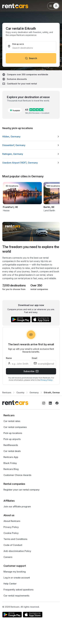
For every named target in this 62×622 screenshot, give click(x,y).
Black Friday (10, 463)
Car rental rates (11, 421)
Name (9, 358)
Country (20, 392)
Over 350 (36, 285)
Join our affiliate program (17, 506)
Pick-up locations (12, 433)
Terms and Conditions (15, 539)
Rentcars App (10, 457)
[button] (15, 110)
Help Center (10, 583)
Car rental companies (15, 427)
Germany (34, 392)
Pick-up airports (12, 439)
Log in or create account (16, 577)
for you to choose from (13, 289)
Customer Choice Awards (17, 475)
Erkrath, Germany (53, 392)
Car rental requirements (16, 595)
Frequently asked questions (18, 589)
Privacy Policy (47, 380)
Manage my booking (14, 571)
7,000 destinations (14, 285)
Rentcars (6, 392)
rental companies (39, 289)
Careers (7, 557)
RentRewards (10, 445)
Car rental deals (12, 451)
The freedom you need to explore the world (30, 249)
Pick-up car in (18, 44)
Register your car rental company (21, 489)
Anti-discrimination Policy (17, 551)
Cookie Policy (11, 533)
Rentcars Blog (11, 469)
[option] (31, 136)
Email (34, 358)
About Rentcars (11, 521)
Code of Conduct (12, 545)
